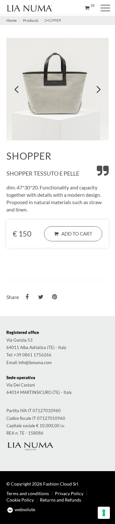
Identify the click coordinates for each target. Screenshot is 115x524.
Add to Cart (75, 234)
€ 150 (22, 233)
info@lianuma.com (35, 362)
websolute (24, 509)
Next (99, 89)
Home (11, 20)
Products (30, 20)
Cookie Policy (20, 500)
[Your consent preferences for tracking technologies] (104, 513)
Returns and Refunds (60, 500)
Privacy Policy (69, 493)
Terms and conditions (27, 493)
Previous (16, 89)
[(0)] (87, 7)
